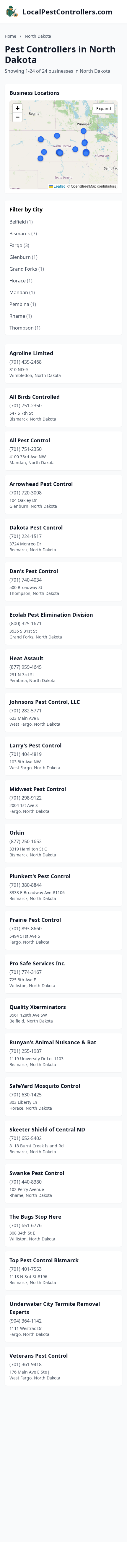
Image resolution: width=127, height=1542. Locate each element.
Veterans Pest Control (38, 1355)
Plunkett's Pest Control (39, 876)
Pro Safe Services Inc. (37, 963)
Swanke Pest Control (36, 1173)
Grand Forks (26, 269)
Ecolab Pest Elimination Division (51, 614)
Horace (20, 280)
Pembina (22, 304)
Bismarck (23, 233)
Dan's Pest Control (33, 571)
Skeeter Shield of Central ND (47, 1129)
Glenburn (23, 257)
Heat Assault (26, 658)
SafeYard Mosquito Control (44, 1085)
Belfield (21, 222)
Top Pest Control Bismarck (44, 1260)
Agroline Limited (31, 353)
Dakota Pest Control (36, 527)
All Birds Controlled (34, 396)
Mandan (22, 292)
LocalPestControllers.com (67, 11)
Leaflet (59, 185)
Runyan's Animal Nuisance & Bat (52, 1042)
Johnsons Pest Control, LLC (44, 701)
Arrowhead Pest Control (41, 483)
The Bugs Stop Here (35, 1216)
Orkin (16, 832)
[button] (75, 149)
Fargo (19, 245)
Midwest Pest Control (37, 788)
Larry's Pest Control (35, 745)
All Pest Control (29, 440)
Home (10, 36)
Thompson (24, 328)
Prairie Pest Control (35, 919)
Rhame (20, 316)
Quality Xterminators (37, 1006)
